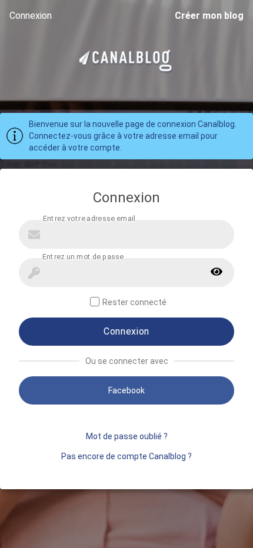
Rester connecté (134, 302)
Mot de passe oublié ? (127, 436)
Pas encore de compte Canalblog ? (126, 456)
